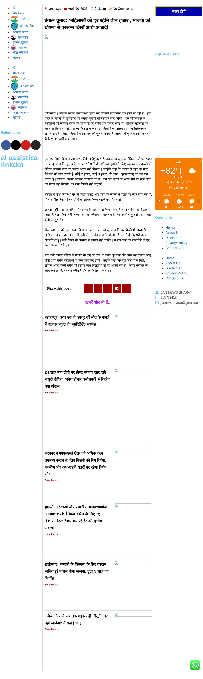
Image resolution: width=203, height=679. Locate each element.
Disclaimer (173, 238)
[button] (88, 288)
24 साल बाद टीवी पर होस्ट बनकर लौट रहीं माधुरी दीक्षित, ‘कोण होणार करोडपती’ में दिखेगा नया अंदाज (77, 379)
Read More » (52, 330)
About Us (172, 233)
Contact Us (174, 248)
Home (170, 228)
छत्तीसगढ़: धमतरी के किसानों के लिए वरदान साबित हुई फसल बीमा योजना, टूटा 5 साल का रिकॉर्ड (77, 571)
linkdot (12, 164)
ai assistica (19, 157)
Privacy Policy (176, 243)
